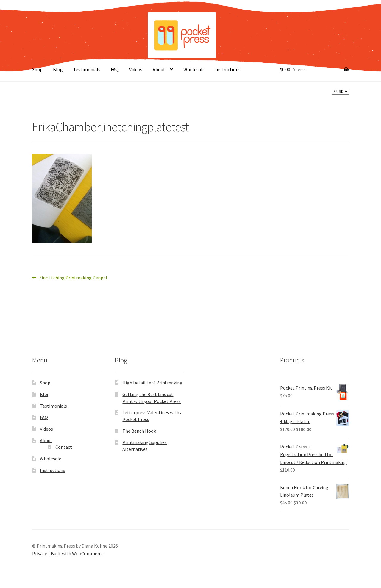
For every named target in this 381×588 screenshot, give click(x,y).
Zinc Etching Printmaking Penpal (73, 278)
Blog (58, 69)
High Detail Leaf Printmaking (152, 383)
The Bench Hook (139, 431)
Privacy (39, 553)
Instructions (228, 69)
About (159, 69)
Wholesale (194, 69)
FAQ (115, 69)
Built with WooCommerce (77, 553)
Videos (135, 69)
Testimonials (86, 69)
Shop (37, 69)
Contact (63, 447)
